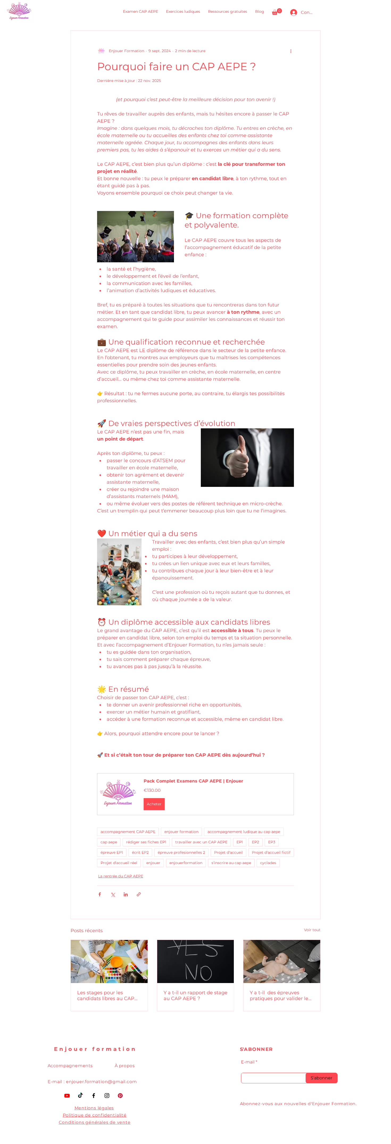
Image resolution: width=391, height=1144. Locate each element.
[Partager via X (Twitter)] (112, 894)
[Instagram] (107, 1095)
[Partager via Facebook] (99, 894)
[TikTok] (80, 1095)
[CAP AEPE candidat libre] (281, 961)
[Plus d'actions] (291, 51)
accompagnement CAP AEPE (128, 831)
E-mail (248, 1062)
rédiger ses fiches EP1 (146, 842)
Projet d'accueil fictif (271, 852)
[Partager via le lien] (138, 894)
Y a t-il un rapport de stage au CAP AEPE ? (195, 995)
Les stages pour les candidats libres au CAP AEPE (105, 995)
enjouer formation (181, 831)
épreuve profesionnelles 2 (181, 852)
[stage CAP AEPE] (195, 961)
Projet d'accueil (228, 852)
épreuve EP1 (112, 852)
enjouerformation (185, 862)
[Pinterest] (120, 1095)
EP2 (255, 842)
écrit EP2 (140, 852)
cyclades (268, 862)
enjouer (153, 862)
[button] (277, 11)
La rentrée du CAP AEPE (120, 876)
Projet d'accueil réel (119, 862)
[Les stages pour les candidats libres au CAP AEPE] (109, 961)
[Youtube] (67, 1095)
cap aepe (109, 842)
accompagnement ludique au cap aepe (243, 831)
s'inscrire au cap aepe (231, 862)
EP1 (239, 842)
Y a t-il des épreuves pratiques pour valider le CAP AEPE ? (279, 995)
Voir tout (312, 929)
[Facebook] (93, 1095)
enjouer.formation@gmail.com (101, 1081)
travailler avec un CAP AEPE (201, 842)
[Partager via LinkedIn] (125, 894)
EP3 (271, 842)
